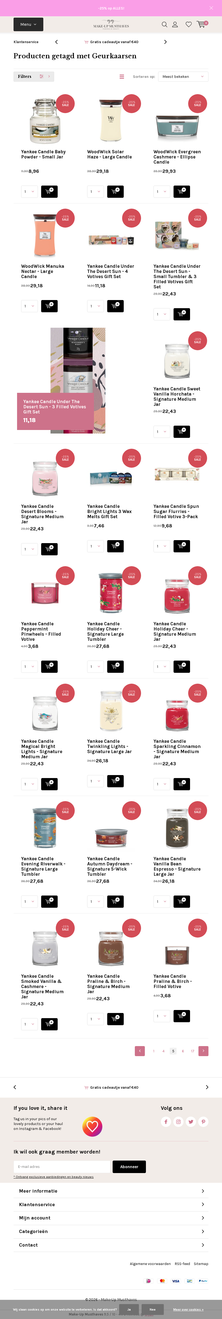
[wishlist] (189, 24)
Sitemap (201, 1263)
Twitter (191, 1122)
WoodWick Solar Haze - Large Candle (109, 154)
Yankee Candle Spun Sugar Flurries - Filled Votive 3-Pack (176, 511)
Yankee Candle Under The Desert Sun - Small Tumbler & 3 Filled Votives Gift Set (177, 276)
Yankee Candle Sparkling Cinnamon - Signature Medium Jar (177, 748)
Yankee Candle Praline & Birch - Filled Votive (173, 981)
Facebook (166, 1122)
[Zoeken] (164, 24)
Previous (140, 1051)
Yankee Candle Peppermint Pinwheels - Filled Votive (41, 631)
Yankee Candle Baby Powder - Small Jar (43, 154)
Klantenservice (26, 42)
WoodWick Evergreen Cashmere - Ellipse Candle (177, 157)
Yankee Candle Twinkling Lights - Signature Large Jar (109, 746)
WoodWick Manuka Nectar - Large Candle (42, 271)
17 (192, 1051)
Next (203, 1051)
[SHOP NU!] (49, 192)
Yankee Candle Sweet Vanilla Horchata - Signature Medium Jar (177, 396)
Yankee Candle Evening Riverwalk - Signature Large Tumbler (43, 866)
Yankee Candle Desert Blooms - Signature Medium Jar (42, 514)
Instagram (178, 1122)
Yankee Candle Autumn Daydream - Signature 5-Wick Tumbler (109, 866)
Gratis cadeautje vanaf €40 (114, 42)
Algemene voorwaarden (150, 1263)
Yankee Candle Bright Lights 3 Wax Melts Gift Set (109, 511)
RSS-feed (182, 1263)
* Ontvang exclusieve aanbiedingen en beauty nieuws (54, 1177)
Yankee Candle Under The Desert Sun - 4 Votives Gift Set (110, 271)
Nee (153, 1309)
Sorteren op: (144, 76)
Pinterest (203, 1122)
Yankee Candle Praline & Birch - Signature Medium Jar (108, 983)
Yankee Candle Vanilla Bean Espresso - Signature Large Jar (177, 866)
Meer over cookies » (188, 1309)
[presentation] (59, 42)
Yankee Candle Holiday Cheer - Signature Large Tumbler (105, 631)
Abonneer (129, 1166)
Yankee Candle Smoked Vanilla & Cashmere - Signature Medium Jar (42, 986)
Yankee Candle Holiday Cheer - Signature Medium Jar (175, 631)
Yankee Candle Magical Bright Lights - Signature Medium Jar (41, 748)
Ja (129, 1309)
